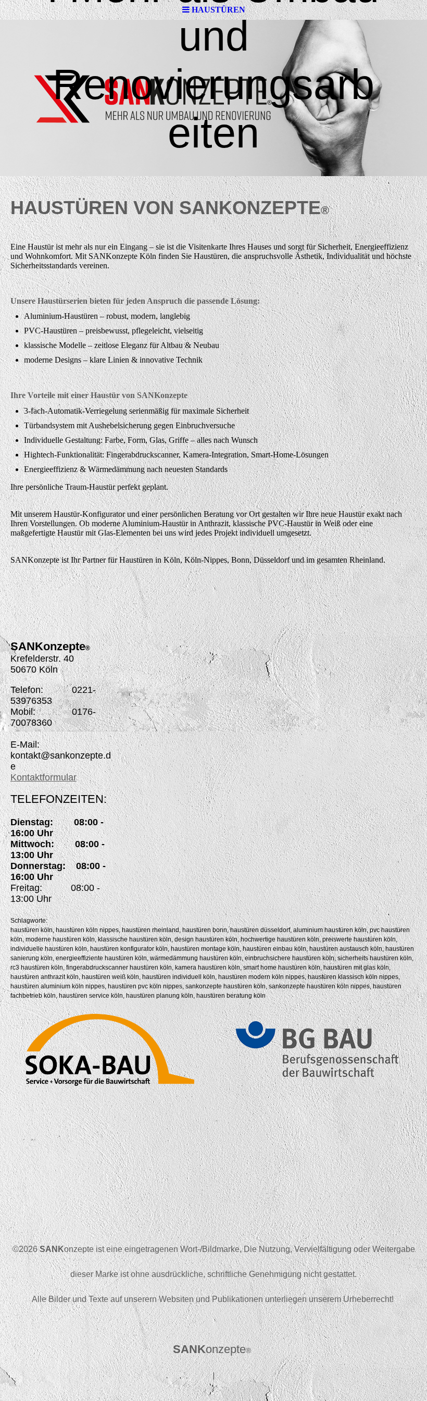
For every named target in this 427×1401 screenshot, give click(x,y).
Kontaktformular (43, 777)
